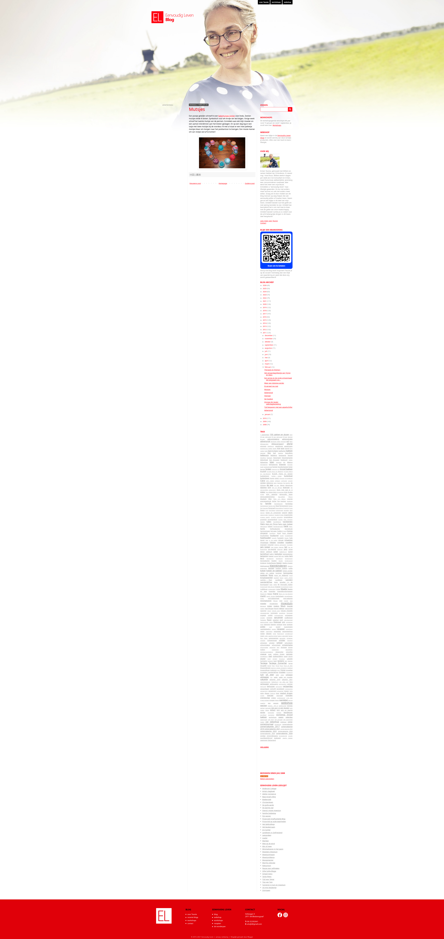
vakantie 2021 (287, 680)
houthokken (264, 536)
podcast (279, 624)
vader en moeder (286, 677)
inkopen (273, 542)
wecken (263, 705)
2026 (265, 285)
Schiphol (290, 640)
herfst (262, 529)
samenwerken (273, 638)
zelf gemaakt (279, 720)
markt (263, 596)
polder (262, 627)
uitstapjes (264, 677)
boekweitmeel (268, 467)
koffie (291, 568)
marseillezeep (288, 596)
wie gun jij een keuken (280, 708)
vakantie (264, 679)
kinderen (263, 563)
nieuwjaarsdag (264, 613)
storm (290, 656)
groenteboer (288, 517)
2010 (265, 418)
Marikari (265, 841)
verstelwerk (280, 689)
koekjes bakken (281, 568)
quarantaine (288, 627)
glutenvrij (271, 515)
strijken (275, 659)
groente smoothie (277, 517)
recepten (281, 629)
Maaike (284, 589)
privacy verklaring (222, 937)
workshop (271, 715)
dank (275, 483)
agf (287, 441)
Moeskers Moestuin (270, 852)
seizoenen (273, 647)
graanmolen (288, 515)
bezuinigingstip (287, 458)
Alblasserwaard (277, 444)
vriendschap (265, 698)
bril (278, 469)
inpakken (289, 542)
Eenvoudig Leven (164, 916)
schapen (262, 640)
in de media (273, 540)
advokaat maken (276, 441)
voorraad (279, 696)
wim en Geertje (287, 710)
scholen (271, 643)
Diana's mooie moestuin (271, 810)
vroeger (272, 700)
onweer (262, 618)
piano (271, 622)
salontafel (285, 636)
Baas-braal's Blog (269, 797)
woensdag (271, 712)
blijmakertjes (273, 465)
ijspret (262, 540)
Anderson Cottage (269, 788)
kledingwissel (264, 566)
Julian (276, 552)
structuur (282, 659)
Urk (271, 677)
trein (278, 670)
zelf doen (271, 720)
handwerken (288, 522)
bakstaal (262, 453)
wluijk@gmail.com (254, 924)
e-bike (262, 494)
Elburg (290, 497)
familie (268, 503)
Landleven (278, 580)
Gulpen (280, 519)
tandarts (281, 661)
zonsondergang (272, 736)
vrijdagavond (281, 698)
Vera (291, 682)
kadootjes (278, 554)
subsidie (290, 659)
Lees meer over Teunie (269, 221)
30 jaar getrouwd (265, 437)
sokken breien (278, 654)
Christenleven (267, 802)
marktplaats (279, 596)
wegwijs (290, 706)
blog (216, 914)
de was (270, 485)
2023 (265, 295)
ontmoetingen (278, 615)
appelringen (288, 446)
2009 (265, 421)
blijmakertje (263, 464)
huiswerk (280, 538)
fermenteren (283, 506)
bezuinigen (277, 458)
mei (266, 357)
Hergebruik (289, 529)
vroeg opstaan (264, 700)
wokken (278, 712)
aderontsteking (273, 439)
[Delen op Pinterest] (200, 174)
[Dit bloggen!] (193, 174)
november (269, 338)
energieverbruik (265, 501)
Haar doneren (288, 519)
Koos (271, 575)
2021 (265, 301)
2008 (265, 424)
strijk (269, 659)
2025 (265, 288)
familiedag (289, 504)
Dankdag (280, 483)
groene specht (265, 517)
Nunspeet (290, 613)
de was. (276, 485)
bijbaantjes (264, 462)
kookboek (263, 575)
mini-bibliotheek (273, 598)
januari (268, 414)
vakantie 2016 (275, 680)
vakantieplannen (265, 682)
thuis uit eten (288, 666)
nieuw (269, 611)
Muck (283, 606)
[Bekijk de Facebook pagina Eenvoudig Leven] (280, 915)
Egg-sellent (281, 497)
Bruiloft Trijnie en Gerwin (282, 474)
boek (261, 467)
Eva (278, 501)
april (267, 361)
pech (281, 620)
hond (285, 531)
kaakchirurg (283, 552)
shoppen (284, 647)
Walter (277, 700)
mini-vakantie (288, 598)
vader (276, 677)
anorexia (263, 446)
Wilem (267, 710)
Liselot (264, 838)
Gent (291, 510)
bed (274, 453)
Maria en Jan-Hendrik (286, 594)
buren (272, 478)
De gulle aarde (268, 805)
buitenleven (265, 478)
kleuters (290, 566)
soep (269, 654)
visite (262, 693)
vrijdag (273, 698)
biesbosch (284, 460)
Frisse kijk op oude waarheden (274, 821)
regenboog (289, 629)
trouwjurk (289, 672)
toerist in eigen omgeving (279, 668)
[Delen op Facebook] (197, 174)
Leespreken (266, 835)
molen (269, 606)
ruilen (266, 636)
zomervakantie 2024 (285, 731)
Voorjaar (267, 396)
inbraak (281, 540)
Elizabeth (263, 499)
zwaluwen (277, 738)
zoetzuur (283, 722)
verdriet (290, 684)
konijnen (279, 573)
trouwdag (289, 670)
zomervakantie (287, 724)
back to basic (273, 451)
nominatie (274, 613)
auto (282, 448)
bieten (291, 460)
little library (271, 587)
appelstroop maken (266, 448)
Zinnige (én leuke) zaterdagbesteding (272, 403)
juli (266, 351)
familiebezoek (278, 504)
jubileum (269, 552)
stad (270, 656)
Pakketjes (263, 620)
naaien (262, 608)
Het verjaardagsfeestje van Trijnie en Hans (277, 374)
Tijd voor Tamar (268, 879)
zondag (262, 736)
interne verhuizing (280, 545)
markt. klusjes (270, 596)
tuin (262, 674)
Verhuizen (271, 686)
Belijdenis (274, 455)
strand (262, 659)
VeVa (291, 691)
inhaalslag (288, 540)
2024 (265, 291)
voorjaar (270, 695)
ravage (274, 629)
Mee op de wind (268, 843)
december (269, 335)
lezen (271, 584)
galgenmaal (279, 510)
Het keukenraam (268, 827)
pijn (283, 622)
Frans (291, 508)
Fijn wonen (266, 816)
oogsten (269, 618)
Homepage (223, 183)
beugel (290, 455)
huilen (282, 536)
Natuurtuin (266, 865)
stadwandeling (278, 656)
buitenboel (288, 476)
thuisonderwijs (265, 668)
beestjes (280, 453)
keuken (274, 561)
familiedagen (264, 506)
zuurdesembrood (266, 738)
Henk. (291, 526)
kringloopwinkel (266, 578)
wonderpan (288, 712)
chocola (282, 478)
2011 (265, 333)
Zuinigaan (266, 890)
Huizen (286, 538)
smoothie (289, 652)
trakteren (273, 670)
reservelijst (269, 631)
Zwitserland (272, 740)
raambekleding (265, 629)
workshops (276, 2)
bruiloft (263, 471)
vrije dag (289, 698)
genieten (286, 510)
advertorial (265, 441)
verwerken (280, 691)
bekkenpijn (264, 455)
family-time (271, 506)
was (269, 703)
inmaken (280, 542)
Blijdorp (290, 462)
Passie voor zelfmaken (270, 868)
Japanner (280, 549)
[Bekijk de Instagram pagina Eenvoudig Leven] (285, 915)
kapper (271, 556)
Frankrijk (286, 508)
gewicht (284, 513)
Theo (273, 666)
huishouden (265, 537)
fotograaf (271, 508)
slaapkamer (275, 649)
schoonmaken (265, 645)
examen (283, 501)
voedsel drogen (286, 693)
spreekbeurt (264, 656)
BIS (284, 462)
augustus (269, 348)
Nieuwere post (195, 183)
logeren (278, 587)
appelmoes (279, 446)
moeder (263, 603)
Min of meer (267, 846)
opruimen (278, 617)
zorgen (290, 736)
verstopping (289, 689)
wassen (275, 703)
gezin (290, 513)
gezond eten (264, 515)
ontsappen (289, 615)
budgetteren (264, 476)
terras (290, 663)
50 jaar (285, 437)
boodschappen (283, 467)
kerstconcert (289, 558)
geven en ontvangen (273, 513)
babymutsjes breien (226, 116)
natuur (281, 608)
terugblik (263, 666)
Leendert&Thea (266, 582)
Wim (278, 710)
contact (190, 923)
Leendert (289, 580)
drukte (290, 492)
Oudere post (250, 183)
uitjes (282, 675)
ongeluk (263, 615)
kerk (291, 556)
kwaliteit (276, 578)
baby (266, 451)
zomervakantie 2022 (287, 729)
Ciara (262, 480)
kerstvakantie (265, 561)
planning (267, 624)
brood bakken (286, 469)
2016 (265, 317)
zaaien (281, 717)
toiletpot (290, 668)
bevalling (263, 458)
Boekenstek (266, 799)
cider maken (270, 481)
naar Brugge (269, 609)
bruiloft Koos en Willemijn (275, 471)
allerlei (290, 443)
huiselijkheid (289, 536)
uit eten (270, 674)
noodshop (282, 613)
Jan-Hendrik (272, 549)
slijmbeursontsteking (266, 652)
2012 (265, 329)
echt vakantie (271, 494)
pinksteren (289, 622)
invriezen (290, 545)
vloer (277, 693)
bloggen (290, 464)
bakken (289, 450)
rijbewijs (268, 634)
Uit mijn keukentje (269, 887)
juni (266, 354)
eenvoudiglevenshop (267, 497)
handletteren (277, 522)
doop (271, 492)
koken (263, 570)
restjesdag (277, 631)
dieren (282, 485)
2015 (265, 320)
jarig (285, 549)
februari (268, 367)
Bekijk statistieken (267, 779)
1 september (264, 435)
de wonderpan (220, 926)
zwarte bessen (288, 738)
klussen (271, 568)
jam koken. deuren (277, 547)
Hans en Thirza (271, 524)
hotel (279, 533)
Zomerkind (278, 724)
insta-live (271, 545)
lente (276, 582)
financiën (265, 508)
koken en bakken (274, 570)
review (262, 634)
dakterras (269, 483)
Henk (286, 526)
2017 (265, 314)
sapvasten (282, 638)
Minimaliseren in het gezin (272, 849)
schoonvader (264, 647)
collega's (277, 481)
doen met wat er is (285, 490)
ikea (267, 540)
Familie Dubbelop (269, 813)
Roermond (280, 634)
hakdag (262, 522)
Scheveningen (272, 640)
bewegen (269, 458)
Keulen (281, 561)
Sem (278, 647)
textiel (269, 666)
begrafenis (289, 453)
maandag (272, 591)
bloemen (282, 464)
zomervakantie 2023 (268, 731)
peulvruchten (264, 622)
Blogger (250, 937)
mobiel (286, 601)
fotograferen (279, 508)
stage (286, 656)
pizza (261, 624)
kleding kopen (287, 563)
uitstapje (289, 675)
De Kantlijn (286, 483)
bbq (269, 453)
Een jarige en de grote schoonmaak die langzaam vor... (278, 379)
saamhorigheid (273, 636)
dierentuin (289, 485)
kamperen (264, 556)
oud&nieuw (289, 618)
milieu (262, 598)
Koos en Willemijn (281, 575)
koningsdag (288, 573)
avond (287, 448)
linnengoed (263, 587)
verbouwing (274, 684)
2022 (265, 298)
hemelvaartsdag (278, 526)
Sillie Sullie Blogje (269, 871)
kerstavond (270, 558)
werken (262, 708)
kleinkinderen (278, 565)
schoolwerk (289, 643)
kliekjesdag (263, 568)
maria (275, 593)
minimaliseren (265, 601)
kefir (282, 556)
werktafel (268, 708)
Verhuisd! (263, 686)
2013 (265, 326)
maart (267, 364)
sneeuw (263, 654)
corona (263, 483)
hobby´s (280, 531)
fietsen (290, 506)
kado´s (272, 554)
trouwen (282, 672)
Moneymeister (267, 860)
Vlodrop (272, 693)
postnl (278, 627)
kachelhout (264, 554)
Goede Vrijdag (279, 515)
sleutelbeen (289, 649)
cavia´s (277, 478)
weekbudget (282, 706)
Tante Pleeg (266, 876)
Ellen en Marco (279, 499)
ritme (274, 634)
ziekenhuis (274, 721)
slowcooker (279, 652)
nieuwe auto (276, 611)
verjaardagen (264, 689)
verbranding (282, 684)
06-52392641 (252, 921)
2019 (265, 307)
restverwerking (287, 631)
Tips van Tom (267, 882)
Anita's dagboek (268, 791)
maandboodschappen (285, 591)
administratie (287, 439)
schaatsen (290, 638)
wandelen (283, 700)
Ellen (270, 499)
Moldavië (263, 606)
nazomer (263, 611)
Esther (274, 501)
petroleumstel (288, 620)
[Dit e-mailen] (191, 174)
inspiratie (263, 545)
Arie (278, 448)
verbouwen (264, 684)
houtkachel (274, 535)
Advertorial (268, 393)
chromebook (289, 478)
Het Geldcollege (268, 824)
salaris (280, 636)
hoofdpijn (272, 533)
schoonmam (276, 645)
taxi (286, 661)
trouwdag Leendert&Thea (269, 672)
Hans (262, 524)
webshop (287, 2)
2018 (265, 310)
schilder (282, 640)
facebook (290, 501)
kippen (279, 563)
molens (276, 606)
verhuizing (279, 686)
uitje (277, 675)
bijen (272, 462)
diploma (263, 487)
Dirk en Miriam (277, 487)
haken (269, 522)
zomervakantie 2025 (267, 734)
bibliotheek (264, 460)
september (269, 345)
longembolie (285, 587)
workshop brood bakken (276, 715)
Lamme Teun (266, 580)
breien (268, 469)
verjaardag (288, 686)
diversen (286, 487)
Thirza (277, 666)
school (279, 642)
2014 (265, 323)
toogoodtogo (265, 670)
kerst (262, 558)
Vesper (286, 691)
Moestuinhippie (268, 854)
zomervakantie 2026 (284, 733)
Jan (285, 547)
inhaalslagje (264, 543)
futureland (272, 510)
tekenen (290, 661)
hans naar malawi (285, 524)
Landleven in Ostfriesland (272, 832)
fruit (266, 510)
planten (273, 624)
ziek (266, 722)
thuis (281, 666)
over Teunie (263, 2)
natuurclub (289, 609)
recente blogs (192, 917)
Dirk (269, 487)
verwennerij (272, 691)
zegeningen (263, 720)
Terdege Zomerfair (278, 663)
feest (277, 506)
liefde (275, 584)
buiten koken (276, 476)
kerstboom (279, 558)
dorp (275, 492)
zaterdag (289, 717)
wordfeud (263, 715)
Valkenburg (274, 682)
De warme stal (267, 808)
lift (278, 585)
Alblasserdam (264, 444)
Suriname (263, 661)
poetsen (290, 624)
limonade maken (286, 585)
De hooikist (268, 399)
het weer (274, 531)
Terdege (263, 663)
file (261, 508)
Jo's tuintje (266, 830)
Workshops (277, 125)
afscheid (283, 441)
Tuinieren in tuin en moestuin (273, 885)
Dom (267, 492)
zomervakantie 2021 (272, 729)
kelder (287, 556)
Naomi (276, 609)
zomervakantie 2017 (270, 726)
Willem (272, 710)
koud (291, 575)
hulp (291, 538)
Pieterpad (277, 622)
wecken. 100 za (273, 706)
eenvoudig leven (286, 494)
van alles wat (283, 682)
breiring (274, 469)
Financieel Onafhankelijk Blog (273, 819)
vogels (262, 695)
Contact (263, 223)
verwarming (264, 691)
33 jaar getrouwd (277, 437)
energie (290, 499)
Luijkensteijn (272, 589)
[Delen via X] (195, 174)
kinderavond (289, 561)
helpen (270, 526)
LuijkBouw (263, 589)
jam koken (265, 547)
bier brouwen (274, 460)
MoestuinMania (268, 857)
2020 (265, 304)
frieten (262, 510)
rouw (262, 636)
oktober (268, 342)
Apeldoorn (271, 446)
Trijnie (282, 670)
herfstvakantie (275, 529)
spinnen (289, 654)
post (270, 627)
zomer (290, 722)
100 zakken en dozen (279, 434)
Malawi (269, 594)
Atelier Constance (269, 794)
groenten (263, 520)
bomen (275, 467)
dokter (262, 492)
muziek (290, 606)
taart (275, 661)
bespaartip (282, 455)
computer (284, 481)
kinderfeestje (271, 563)
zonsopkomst (283, 736)
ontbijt (270, 615)
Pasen (269, 620)
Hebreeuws (263, 526)
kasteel (276, 556)
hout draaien (287, 533)
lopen (291, 587)
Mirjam (275, 601)
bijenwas (278, 462)
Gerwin (262, 513)
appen (275, 448)
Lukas (278, 589)
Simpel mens (267, 874)
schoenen (263, 643)
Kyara (281, 578)
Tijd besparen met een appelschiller (278, 407)
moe (291, 601)
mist (280, 601)
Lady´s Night (288, 578)
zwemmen (263, 740)
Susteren (270, 661)
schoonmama (287, 645)
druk (285, 492)
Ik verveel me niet (271, 386)
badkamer (282, 451)
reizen (262, 631)
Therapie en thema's (272, 370)
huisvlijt (274, 538)
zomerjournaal (266, 724)
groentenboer (272, 520)
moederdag (274, 604)
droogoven (280, 492)
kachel (290, 552)
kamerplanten (288, 554)
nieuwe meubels (287, 611)
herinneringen (265, 531)
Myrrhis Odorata (268, 863)
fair (261, 504)
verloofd (273, 689)
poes (284, 624)
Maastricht (263, 594)
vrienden (289, 695)
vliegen (267, 693)
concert (290, 481)
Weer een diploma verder (274, 383)
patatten (276, 620)
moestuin (287, 603)
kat (280, 556)
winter (262, 712)
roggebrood (289, 634)
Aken (291, 441)
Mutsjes (267, 389)
